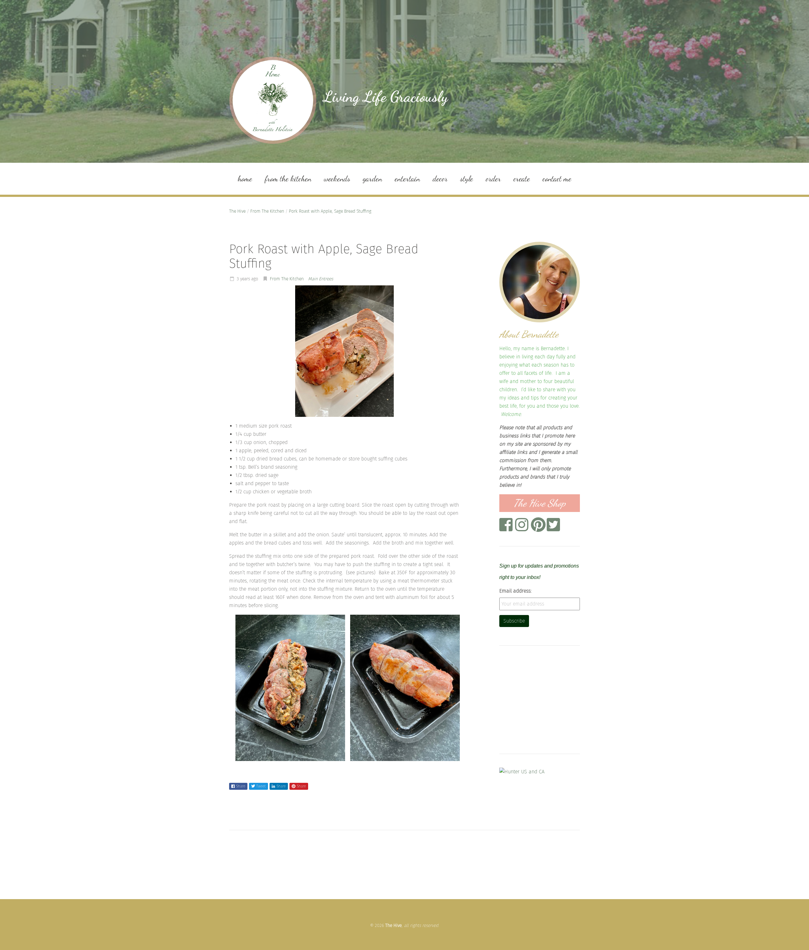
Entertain (407, 178)
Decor (440, 178)
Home (245, 178)
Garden (372, 178)
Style (466, 178)
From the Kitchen (288, 178)
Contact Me (557, 178)
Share (240, 786)
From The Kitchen (267, 211)
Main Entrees (320, 279)
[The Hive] (272, 100)
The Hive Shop (540, 503)
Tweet (261, 786)
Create (522, 178)
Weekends (337, 178)
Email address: (515, 591)
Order (493, 178)
